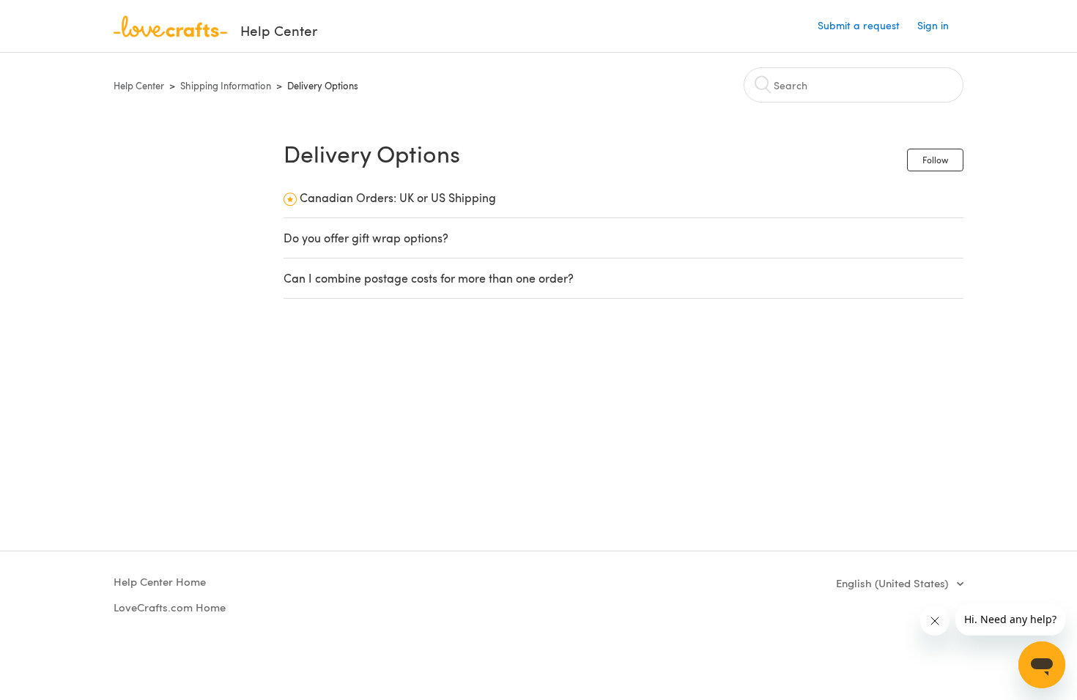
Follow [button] (935, 159)
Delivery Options (322, 85)
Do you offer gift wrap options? (366, 237)
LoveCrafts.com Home (170, 607)
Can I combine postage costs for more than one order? (429, 278)
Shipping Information (225, 85)
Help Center (139, 85)
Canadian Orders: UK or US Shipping (398, 197)
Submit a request (859, 25)
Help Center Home (160, 581)
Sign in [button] (933, 25)
